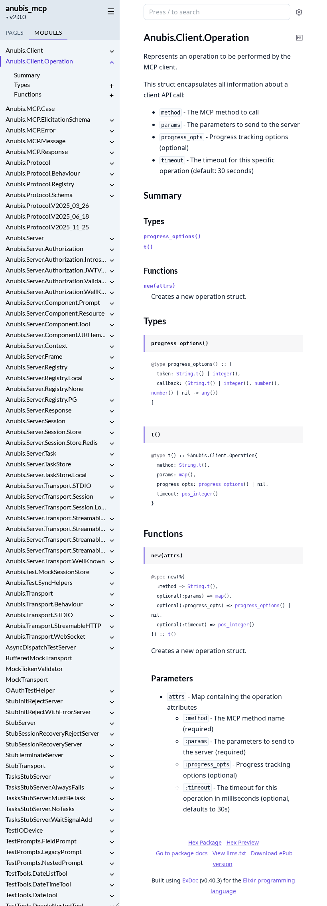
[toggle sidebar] (109, 11)
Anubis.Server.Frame (34, 356)
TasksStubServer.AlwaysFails (45, 787)
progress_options (221, 484)
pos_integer (197, 494)
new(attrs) (159, 286)
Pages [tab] (14, 32)
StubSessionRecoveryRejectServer (52, 733)
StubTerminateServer (34, 754)
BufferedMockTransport (39, 657)
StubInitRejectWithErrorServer (48, 711)
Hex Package (205, 842)
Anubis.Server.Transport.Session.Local (57, 507)
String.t (187, 374)
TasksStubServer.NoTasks (40, 808)
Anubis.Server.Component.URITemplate (57, 334)
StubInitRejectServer (34, 701)
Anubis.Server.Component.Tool (48, 324)
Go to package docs (182, 853)
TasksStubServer (28, 776)
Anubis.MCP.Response (37, 151)
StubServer (21, 722)
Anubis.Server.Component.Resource (55, 313)
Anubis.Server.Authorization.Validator (57, 280)
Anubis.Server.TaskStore (38, 464)
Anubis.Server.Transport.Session (49, 496)
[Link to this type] (136, 344)
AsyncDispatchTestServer (41, 647)
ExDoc (190, 880)
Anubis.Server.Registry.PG (41, 399)
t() (148, 247)
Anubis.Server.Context (36, 345)
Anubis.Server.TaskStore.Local (46, 474)
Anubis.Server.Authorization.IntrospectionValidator (57, 259)
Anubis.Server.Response (38, 410)
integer (222, 374)
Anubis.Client (24, 50)
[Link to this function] (136, 556)
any (205, 393)
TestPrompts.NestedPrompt (44, 862)
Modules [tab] (48, 32)
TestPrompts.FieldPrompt (41, 841)
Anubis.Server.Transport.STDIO (48, 485)
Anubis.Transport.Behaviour (44, 604)
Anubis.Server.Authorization (44, 248)
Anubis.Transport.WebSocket (45, 636)
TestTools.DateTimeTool (38, 884)
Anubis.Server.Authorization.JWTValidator (57, 270)
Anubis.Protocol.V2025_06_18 (47, 216)
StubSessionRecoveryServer (44, 744)
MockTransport (27, 679)
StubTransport (25, 765)
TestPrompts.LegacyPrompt (44, 851)
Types (22, 84)
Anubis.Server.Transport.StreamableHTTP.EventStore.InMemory (57, 539)
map (183, 475)
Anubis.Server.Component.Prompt (53, 302)
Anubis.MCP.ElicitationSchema (48, 119)
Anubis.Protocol (28, 162)
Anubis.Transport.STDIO (39, 614)
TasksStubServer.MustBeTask (45, 797)
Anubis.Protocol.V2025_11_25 (47, 227)
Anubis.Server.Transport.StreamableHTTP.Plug (57, 550)
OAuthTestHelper (30, 690)
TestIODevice (24, 830)
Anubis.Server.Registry (36, 367)
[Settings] (299, 12)
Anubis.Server (25, 237)
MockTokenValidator (34, 668)
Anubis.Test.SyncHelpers (39, 582)
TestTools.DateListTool (36, 873)
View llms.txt (230, 853)
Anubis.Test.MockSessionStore (47, 571)
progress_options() (172, 236)
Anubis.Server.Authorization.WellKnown (57, 291)
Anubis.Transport (29, 593)
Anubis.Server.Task (31, 453)
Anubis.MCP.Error (30, 130)
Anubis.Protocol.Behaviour (43, 173)
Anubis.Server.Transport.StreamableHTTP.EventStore (57, 528)
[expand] (112, 51)
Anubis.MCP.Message (35, 140)
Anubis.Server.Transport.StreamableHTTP (57, 517)
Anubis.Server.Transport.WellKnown (55, 561)
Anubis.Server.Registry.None (44, 388)
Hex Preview (243, 842)
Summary (27, 75)
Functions (27, 94)
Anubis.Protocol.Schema (39, 194)
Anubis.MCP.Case (30, 108)
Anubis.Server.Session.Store (43, 431)
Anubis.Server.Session (35, 420)
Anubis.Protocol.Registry (40, 184)
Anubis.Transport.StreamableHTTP (53, 625)
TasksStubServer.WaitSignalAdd (49, 819)
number (262, 383)
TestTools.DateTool (31, 894)
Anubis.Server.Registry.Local (44, 377)
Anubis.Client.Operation (39, 61)
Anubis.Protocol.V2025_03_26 (47, 205)
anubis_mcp (26, 8)
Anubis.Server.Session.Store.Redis (52, 442)
